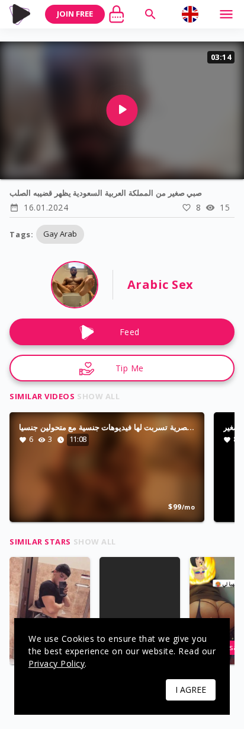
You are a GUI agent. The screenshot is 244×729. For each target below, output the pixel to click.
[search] (150, 14)
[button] (60, 234)
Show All (98, 396)
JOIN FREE (75, 13)
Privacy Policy (56, 663)
